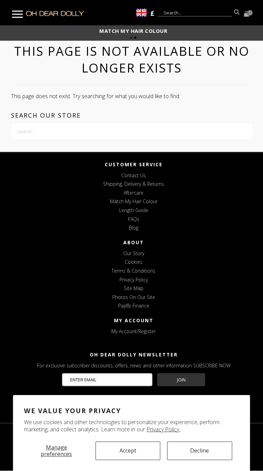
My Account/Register (133, 331)
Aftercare (133, 192)
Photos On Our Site (133, 297)
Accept (128, 450)
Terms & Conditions (133, 270)
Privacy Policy (134, 279)
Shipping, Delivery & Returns (133, 184)
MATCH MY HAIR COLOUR (133, 30)
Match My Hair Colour (134, 201)
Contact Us (133, 175)
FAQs (133, 219)
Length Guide (133, 210)
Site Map (133, 288)
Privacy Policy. (163, 429)
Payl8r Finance (133, 305)
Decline (199, 450)
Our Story (133, 253)
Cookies (133, 262)
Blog (133, 227)
